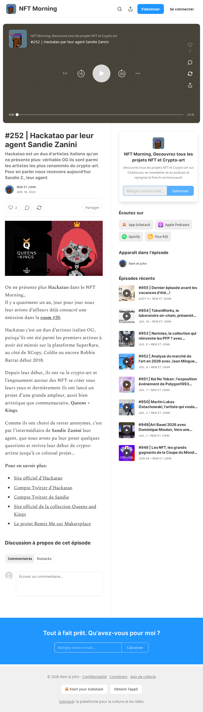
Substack (66, 701)
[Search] (120, 9)
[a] (127, 293)
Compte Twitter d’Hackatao (43, 487)
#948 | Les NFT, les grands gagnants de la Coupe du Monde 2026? (168, 450)
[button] (65, 73)
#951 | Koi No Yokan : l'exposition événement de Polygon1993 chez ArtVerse (168, 382)
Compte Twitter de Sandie (41, 497)
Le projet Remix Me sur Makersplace (52, 523)
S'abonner (150, 8)
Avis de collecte (143, 676)
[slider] (100, 114)
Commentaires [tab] (20, 558)
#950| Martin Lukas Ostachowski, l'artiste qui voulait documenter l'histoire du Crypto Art (168, 404)
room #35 (50, 317)
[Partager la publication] (130, 9)
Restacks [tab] (44, 558)
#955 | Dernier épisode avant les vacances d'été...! (168, 290)
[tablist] (29, 559)
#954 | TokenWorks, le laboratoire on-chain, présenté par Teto (166, 313)
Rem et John (26, 187)
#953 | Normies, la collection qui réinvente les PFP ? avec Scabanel (167, 336)
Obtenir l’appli (126, 689)
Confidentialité (94, 676)
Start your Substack (86, 689)
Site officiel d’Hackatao (38, 478)
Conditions (118, 676)
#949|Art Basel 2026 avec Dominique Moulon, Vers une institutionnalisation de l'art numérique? (164, 427)
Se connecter (182, 8)
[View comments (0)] (190, 62)
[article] (158, 293)
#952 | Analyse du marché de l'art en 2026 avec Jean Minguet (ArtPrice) (167, 359)
